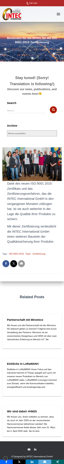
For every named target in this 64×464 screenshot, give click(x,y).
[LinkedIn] (32, 462)
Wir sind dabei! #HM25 (22, 411)
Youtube (29, 449)
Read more (13, 343)
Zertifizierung (38, 254)
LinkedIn (35, 449)
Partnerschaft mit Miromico (25, 319)
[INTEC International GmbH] (13, 14)
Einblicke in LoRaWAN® (23, 363)
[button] (5, 458)
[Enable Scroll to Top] (58, 458)
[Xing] (57, 462)
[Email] (44, 462)
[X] (19, 462)
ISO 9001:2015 (16, 254)
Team (28, 254)
